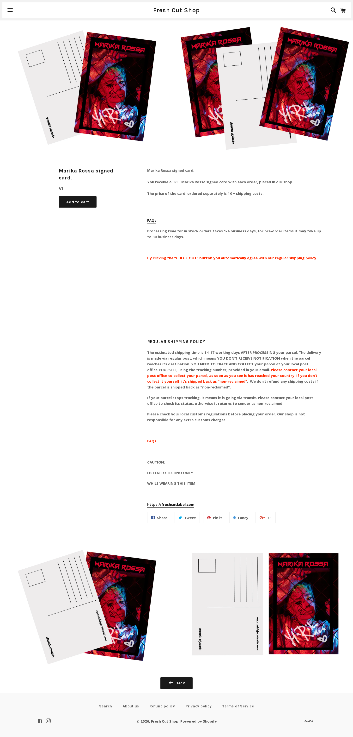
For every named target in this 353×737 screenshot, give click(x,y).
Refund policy (162, 706)
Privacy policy (199, 706)
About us (131, 706)
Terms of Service (238, 706)
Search (105, 706)
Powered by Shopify (198, 721)
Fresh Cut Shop (176, 10)
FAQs (151, 220)
